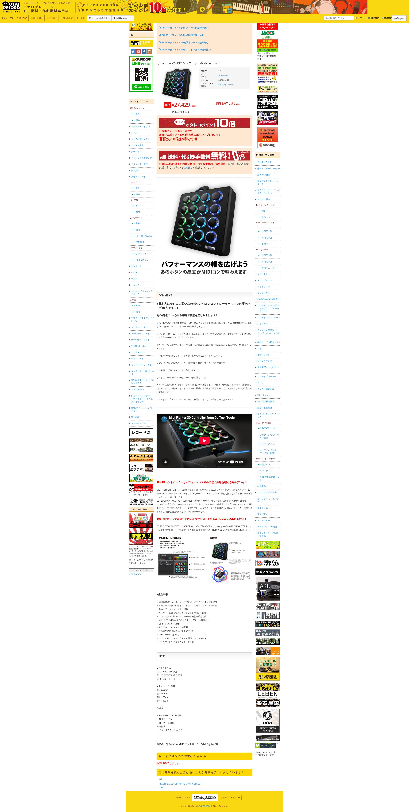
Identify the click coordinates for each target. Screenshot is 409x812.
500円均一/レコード (140, 340)
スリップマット (264, 280)
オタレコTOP (7, 18)
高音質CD (135, 170)
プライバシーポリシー (230, 798)
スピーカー (262, 324)
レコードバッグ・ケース (268, 317)
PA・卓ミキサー (265, 395)
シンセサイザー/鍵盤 (267, 492)
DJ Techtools (223, 75)
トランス (135, 285)
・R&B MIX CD (141, 260)
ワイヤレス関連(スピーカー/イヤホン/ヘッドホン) (268, 333)
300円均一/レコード (140, 333)
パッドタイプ (266, 470)
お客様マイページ (124, 18)
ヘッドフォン (263, 287)
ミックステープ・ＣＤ (141, 365)
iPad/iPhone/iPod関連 (267, 299)
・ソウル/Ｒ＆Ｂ (141, 253)
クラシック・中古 (139, 164)
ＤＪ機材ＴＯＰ (264, 162)
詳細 (187, 167)
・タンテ (264, 211)
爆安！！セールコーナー (268, 168)
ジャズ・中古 (137, 145)
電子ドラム (262, 508)
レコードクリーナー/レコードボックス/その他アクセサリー (142, 399)
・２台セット (266, 217)
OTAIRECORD (203, 806)
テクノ (134, 279)
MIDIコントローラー (226, 85)
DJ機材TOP (22, 18)
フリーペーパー (138, 423)
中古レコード (137, 358)
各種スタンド (263, 355)
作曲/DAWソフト (268, 428)
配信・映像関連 (264, 408)
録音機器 (261, 486)
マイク (260, 348)
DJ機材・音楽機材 (381, 18)
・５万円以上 (266, 237)
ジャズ (134, 133)
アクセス (179, 798)
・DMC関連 (139, 242)
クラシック (136, 151)
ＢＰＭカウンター (265, 361)
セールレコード (138, 327)
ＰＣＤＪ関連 (263, 199)
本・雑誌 (135, 417)
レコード (362, 18)
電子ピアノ (262, 514)
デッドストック (138, 352)
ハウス (134, 272)
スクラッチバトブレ (140, 126)
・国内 (137, 120)
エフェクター (263, 520)
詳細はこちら (135, 573)
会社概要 (81, 18)
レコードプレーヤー (266, 376)
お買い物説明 (37, 18)
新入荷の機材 (263, 175)
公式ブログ (52, 18)
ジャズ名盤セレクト (140, 139)
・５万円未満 (266, 231)
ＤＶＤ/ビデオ (137, 389)
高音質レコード (138, 176)
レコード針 (262, 274)
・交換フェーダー (268, 268)
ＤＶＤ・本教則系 (265, 389)
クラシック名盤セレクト (142, 158)
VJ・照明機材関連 (265, 401)
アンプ (260, 382)
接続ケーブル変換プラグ (268, 342)
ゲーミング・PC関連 (267, 527)
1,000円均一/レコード (141, 346)
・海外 (137, 114)
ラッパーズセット (268, 444)
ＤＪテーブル (263, 293)
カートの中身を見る (100, 18)
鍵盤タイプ (265, 464)
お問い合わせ (67, 18)
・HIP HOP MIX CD (143, 236)
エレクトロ (136, 266)
